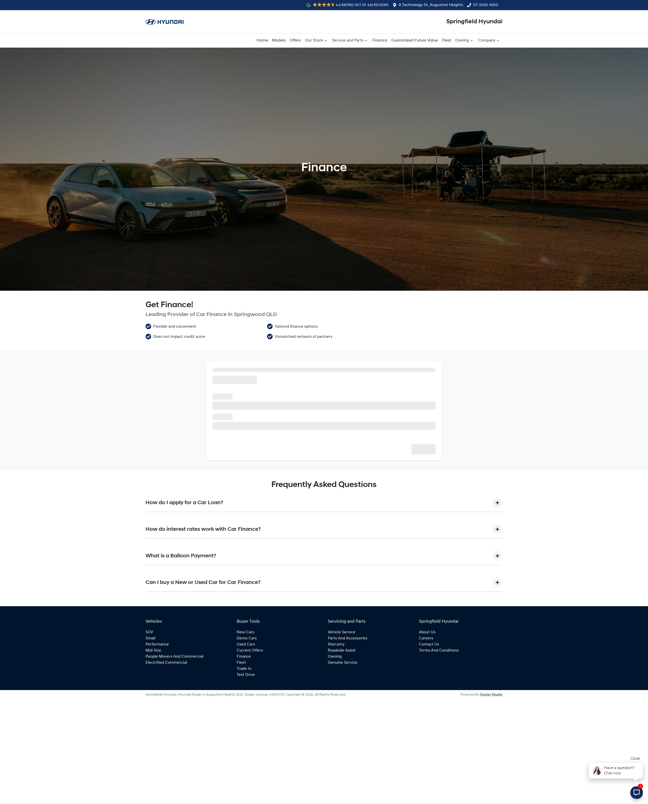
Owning (462, 40)
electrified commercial (166, 740)
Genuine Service (342, 740)
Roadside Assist (342, 727)
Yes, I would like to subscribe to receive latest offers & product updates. (281, 498)
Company (486, 40)
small (150, 715)
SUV (149, 709)
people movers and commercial (175, 734)
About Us (427, 709)
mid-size (153, 727)
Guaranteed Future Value (414, 40)
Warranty (336, 721)
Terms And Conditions (439, 727)
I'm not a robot (236, 509)
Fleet (446, 40)
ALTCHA (427, 509)
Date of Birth (224, 435)
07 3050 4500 (485, 5)
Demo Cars (247, 715)
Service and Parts (347, 40)
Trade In (244, 746)
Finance (379, 40)
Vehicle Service (341, 709)
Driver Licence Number (234, 456)
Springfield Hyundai (474, 22)
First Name (223, 369)
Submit (425, 527)
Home (262, 40)
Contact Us (429, 721)
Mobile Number (227, 391)
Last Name (336, 369)
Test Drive (246, 752)
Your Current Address (232, 478)
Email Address (225, 413)
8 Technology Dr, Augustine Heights (431, 5)
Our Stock (314, 40)
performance (157, 721)
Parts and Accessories (347, 715)
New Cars (245, 709)
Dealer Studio (491, 772)
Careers (426, 715)
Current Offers (250, 727)
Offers (295, 40)
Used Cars (246, 721)
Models (279, 40)
